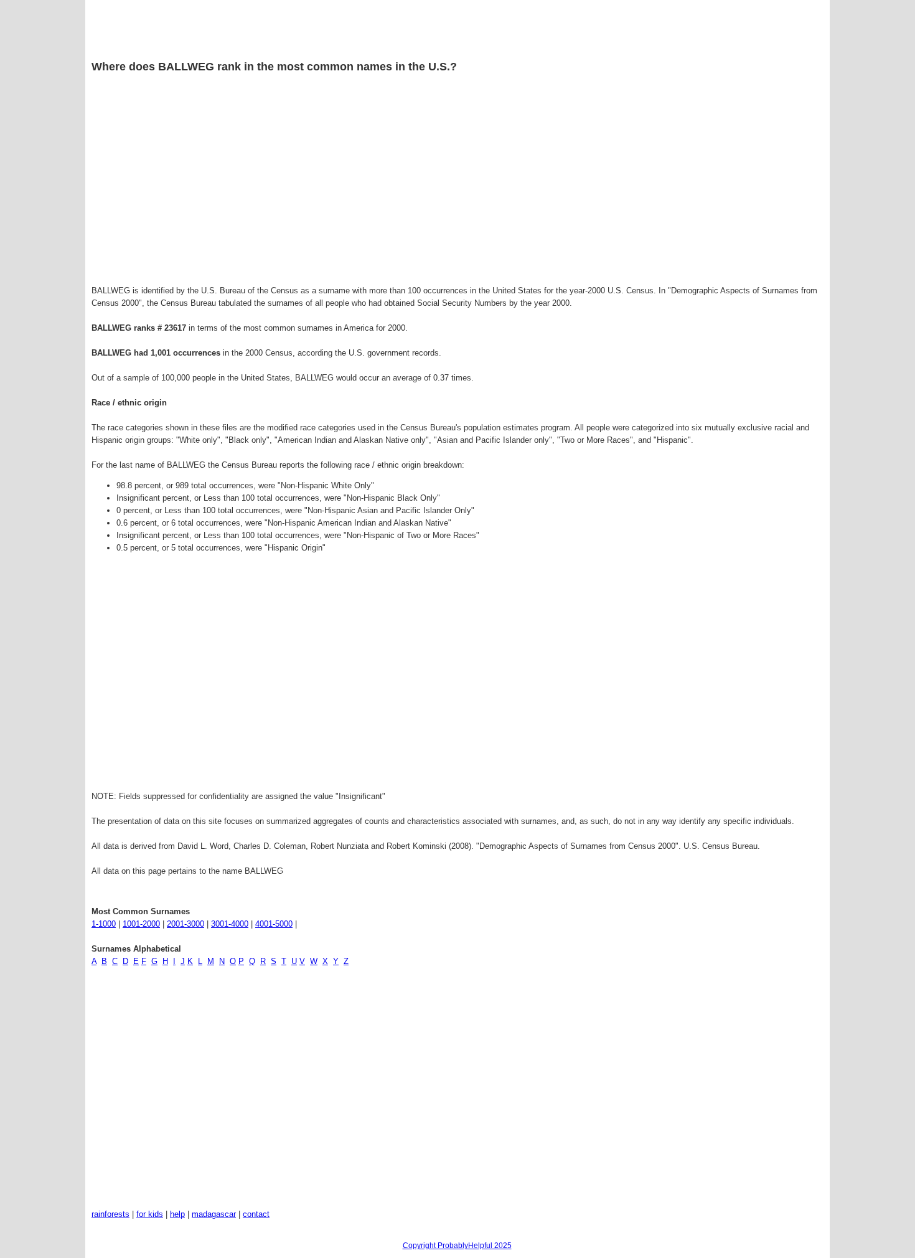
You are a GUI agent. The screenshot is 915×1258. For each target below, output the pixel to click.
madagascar (214, 1214)
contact (256, 1214)
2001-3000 (185, 924)
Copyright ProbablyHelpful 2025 (457, 1245)
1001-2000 (141, 924)
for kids (149, 1214)
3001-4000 (229, 924)
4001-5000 (274, 924)
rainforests (110, 1214)
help (177, 1214)
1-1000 (104, 924)
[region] (457, 181)
